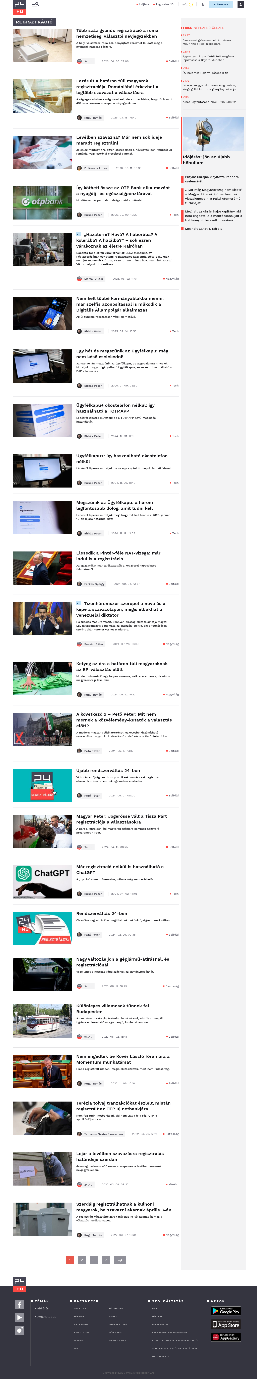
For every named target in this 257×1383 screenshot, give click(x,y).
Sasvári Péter (93, 644)
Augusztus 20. (165, 4)
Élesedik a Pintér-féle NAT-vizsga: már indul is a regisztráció (118, 555)
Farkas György (94, 584)
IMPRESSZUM (160, 1324)
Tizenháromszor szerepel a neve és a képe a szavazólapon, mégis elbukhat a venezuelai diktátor (120, 609)
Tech (175, 214)
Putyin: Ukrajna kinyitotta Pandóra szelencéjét (212, 179)
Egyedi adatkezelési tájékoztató (175, 1340)
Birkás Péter (93, 215)
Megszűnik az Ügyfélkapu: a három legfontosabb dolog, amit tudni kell (114, 505)
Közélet (173, 1184)
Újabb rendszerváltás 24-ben (108, 770)
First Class (82, 1332)
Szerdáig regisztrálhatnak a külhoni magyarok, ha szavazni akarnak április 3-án (123, 1207)
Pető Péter (92, 751)
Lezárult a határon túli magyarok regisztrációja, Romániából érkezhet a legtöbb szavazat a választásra (117, 86)
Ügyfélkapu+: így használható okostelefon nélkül (122, 458)
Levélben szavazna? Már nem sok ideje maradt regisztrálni (119, 140)
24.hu (88, 61)
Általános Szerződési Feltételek (175, 1348)
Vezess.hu (81, 1324)
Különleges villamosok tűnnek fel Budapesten (112, 1008)
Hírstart (80, 1316)
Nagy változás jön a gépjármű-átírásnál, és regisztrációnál (122, 962)
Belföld (174, 61)
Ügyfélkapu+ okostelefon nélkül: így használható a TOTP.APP (115, 408)
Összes (218, 28)
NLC (76, 1348)
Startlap (80, 1308)
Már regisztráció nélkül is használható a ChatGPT (120, 869)
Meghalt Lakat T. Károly (203, 229)
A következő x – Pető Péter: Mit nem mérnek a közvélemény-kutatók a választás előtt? (124, 720)
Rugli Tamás (93, 117)
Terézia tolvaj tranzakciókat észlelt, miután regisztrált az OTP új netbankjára (123, 1106)
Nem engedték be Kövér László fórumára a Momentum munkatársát (123, 1059)
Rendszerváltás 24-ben (102, 913)
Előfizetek (221, 4)
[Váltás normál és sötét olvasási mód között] (203, 4)
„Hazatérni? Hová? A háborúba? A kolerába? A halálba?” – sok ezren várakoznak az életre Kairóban (116, 240)
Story (113, 1316)
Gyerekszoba (118, 1324)
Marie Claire (117, 1340)
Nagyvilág (172, 278)
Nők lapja (115, 1332)
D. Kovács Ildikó (95, 168)
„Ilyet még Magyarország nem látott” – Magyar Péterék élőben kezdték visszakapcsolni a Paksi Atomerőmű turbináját (214, 196)
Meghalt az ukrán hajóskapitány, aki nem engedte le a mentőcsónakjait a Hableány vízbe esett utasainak (213, 215)
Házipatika (116, 1308)
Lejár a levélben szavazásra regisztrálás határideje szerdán (120, 1156)
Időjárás (144, 4)
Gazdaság (172, 986)
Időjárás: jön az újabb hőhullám (206, 159)
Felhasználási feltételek (170, 1332)
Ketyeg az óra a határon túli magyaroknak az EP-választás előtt (122, 666)
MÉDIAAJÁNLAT (161, 1356)
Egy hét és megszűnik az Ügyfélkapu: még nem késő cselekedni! (122, 353)
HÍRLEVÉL (158, 1316)
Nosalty (79, 1340)
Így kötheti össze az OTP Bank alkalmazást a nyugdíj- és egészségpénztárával (123, 190)
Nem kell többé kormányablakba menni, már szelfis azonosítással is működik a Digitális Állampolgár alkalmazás (120, 304)
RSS (154, 1308)
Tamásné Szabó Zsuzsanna (103, 1134)
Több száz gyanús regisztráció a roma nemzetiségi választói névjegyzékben (117, 33)
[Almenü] (35, 4)
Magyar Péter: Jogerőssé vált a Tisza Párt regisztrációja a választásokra (121, 819)
